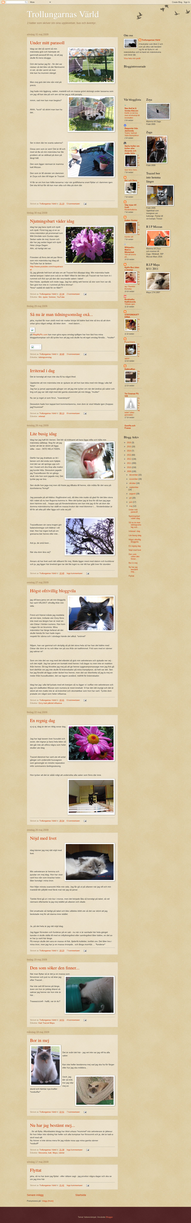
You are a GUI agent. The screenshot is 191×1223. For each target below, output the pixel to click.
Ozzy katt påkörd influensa (50, 703)
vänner (61, 1153)
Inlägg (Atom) (47, 1201)
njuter (45, 297)
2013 (129, 455)
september (133, 487)
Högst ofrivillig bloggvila (53, 590)
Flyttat (35, 1170)
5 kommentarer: (74, 204)
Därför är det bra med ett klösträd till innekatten (132, 115)
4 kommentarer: (74, 1020)
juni (131, 502)
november (133, 479)
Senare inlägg (35, 1195)
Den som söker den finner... (55, 968)
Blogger (109, 1217)
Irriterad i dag (42, 370)
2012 (129, 459)
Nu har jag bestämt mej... (52, 1125)
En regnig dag (42, 720)
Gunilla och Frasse (130, 427)
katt (49, 1153)
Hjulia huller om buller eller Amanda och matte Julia (132, 149)
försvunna (42, 1153)
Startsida (80, 1195)
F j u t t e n (130, 342)
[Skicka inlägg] (85, 204)
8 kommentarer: (74, 413)
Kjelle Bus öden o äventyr (132, 268)
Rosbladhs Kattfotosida (130, 300)
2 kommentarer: (74, 294)
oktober (132, 483)
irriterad (41, 416)
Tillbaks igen (130, 304)
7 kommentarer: (74, 951)
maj (131, 506)
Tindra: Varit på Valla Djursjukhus (132, 134)
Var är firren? (139, 325)
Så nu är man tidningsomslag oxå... (61, 314)
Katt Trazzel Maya (46, 1023)
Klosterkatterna (131, 210)
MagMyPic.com (40, 334)
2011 (129, 463)
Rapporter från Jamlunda (131, 129)
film (40, 297)
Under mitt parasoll (47, 42)
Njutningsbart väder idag (52, 221)
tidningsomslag (44, 357)
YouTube (60, 297)
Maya (55, 1153)
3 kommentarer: (74, 354)
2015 (129, 446)
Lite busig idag (43, 433)
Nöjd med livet (43, 838)
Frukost (139, 186)
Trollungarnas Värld (63, 14)
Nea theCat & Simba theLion (131, 109)
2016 (129, 442)
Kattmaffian (130, 369)
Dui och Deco (131, 180)
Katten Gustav (131, 220)
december (133, 475)
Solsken (52, 297)
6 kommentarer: (74, 700)
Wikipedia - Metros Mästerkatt (130, 249)
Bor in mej (39, 1040)
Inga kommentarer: (75, 573)
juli (130, 498)
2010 (129, 467)
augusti (132, 494)
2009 (129, 471)
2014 (129, 451)
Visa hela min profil (132, 58)
